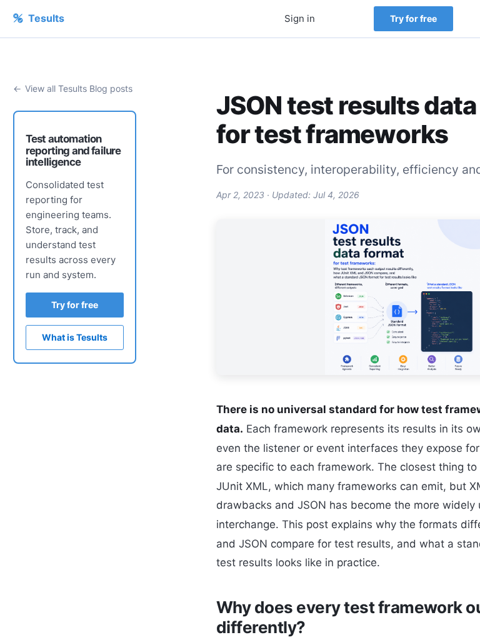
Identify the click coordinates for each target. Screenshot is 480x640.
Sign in (299, 18)
